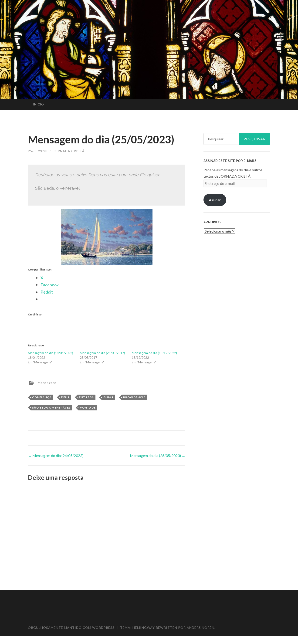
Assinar (215, 200)
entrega (86, 397)
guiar (108, 397)
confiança (42, 397)
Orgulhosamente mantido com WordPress (71, 627)
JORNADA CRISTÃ (69, 151)
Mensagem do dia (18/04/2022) (50, 353)
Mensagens (47, 382)
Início (38, 104)
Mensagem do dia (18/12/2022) (154, 353)
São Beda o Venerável (51, 407)
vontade (88, 407)
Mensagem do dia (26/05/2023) (157, 455)
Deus (65, 397)
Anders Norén (200, 627)
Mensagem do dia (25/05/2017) (102, 353)
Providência (134, 397)
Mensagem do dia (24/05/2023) (55, 455)
